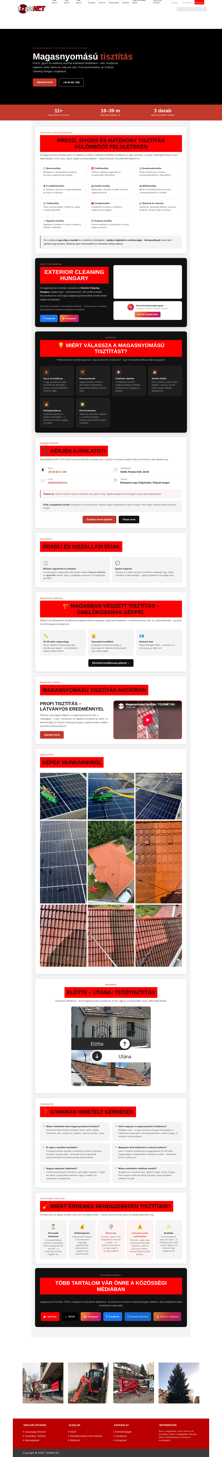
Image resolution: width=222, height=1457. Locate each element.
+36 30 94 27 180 (57, 472)
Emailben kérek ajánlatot (99, 519)
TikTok (70, 1316)
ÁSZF (72, 1431)
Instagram (69, 318)
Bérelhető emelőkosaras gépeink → (111, 663)
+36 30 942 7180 (71, 82)
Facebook (49, 318)
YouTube (50, 1316)
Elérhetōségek (123, 1431)
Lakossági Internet (35, 1431)
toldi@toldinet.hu (57, 482)
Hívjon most (129, 519)
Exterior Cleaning (138, 1316)
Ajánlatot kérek (45, 82)
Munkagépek (31, 1440)
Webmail (74, 1440)
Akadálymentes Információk (85, 1435)
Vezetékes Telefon (35, 1435)
